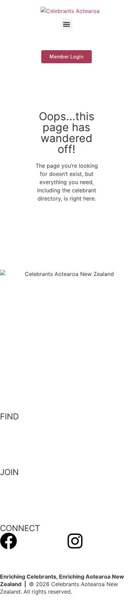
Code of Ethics (19, 451)
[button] (66, 24)
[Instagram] (75, 541)
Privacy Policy (18, 438)
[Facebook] (8, 541)
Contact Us (14, 555)
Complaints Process (25, 424)
